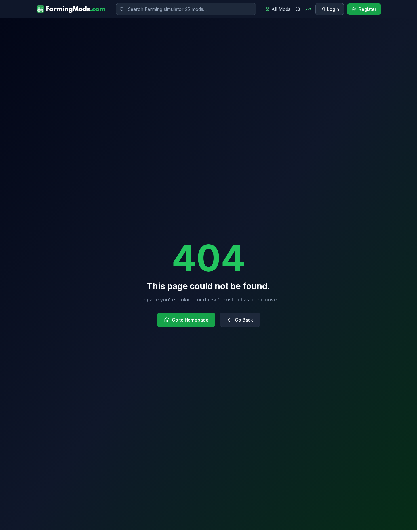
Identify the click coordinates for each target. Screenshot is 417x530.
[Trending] (308, 9)
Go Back (244, 320)
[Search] (298, 9)
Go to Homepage (190, 320)
